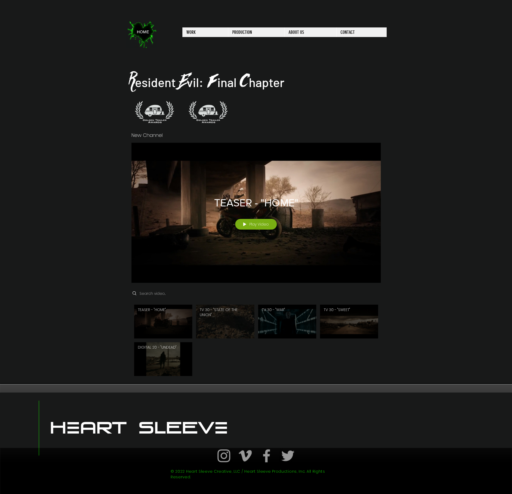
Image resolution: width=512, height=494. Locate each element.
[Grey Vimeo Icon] (245, 455)
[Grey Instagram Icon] (224, 455)
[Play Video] (163, 322)
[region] (155, 112)
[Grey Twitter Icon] (288, 455)
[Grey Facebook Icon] (266, 455)
